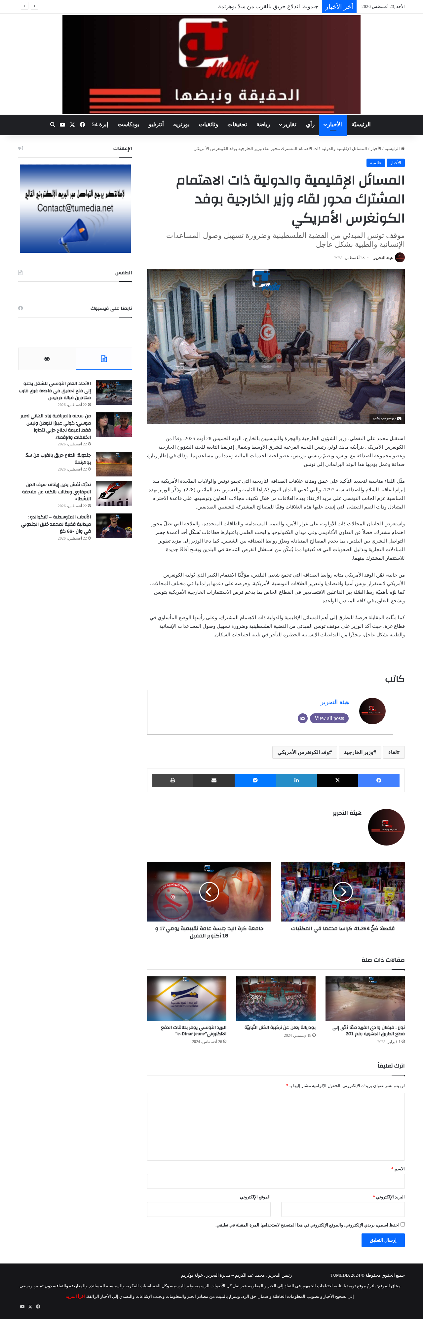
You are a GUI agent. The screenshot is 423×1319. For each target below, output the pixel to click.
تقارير (289, 124)
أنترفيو (156, 124)
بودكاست (128, 124)
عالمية (376, 162)
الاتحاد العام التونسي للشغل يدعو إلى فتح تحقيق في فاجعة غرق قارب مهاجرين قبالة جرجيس (55, 390)
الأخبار (334, 124)
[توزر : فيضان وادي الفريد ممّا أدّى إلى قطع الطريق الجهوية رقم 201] (365, 998)
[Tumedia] (211, 64)
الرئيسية (393, 148)
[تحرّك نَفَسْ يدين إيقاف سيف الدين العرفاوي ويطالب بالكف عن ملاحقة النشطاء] (114, 493)
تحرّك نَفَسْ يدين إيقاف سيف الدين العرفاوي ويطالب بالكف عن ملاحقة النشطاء (56, 491)
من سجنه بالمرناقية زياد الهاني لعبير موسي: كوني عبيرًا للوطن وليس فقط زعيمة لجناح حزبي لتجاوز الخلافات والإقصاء (55, 427)
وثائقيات (208, 124)
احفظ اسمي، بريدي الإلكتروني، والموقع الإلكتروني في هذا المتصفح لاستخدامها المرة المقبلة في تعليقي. (307, 1225)
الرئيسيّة (361, 124)
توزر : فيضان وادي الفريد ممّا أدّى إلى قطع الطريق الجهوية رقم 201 (368, 1030)
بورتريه (181, 124)
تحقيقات (237, 124)
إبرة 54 (100, 124)
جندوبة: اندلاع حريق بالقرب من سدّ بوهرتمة (58, 459)
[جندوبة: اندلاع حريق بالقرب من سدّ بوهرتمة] (114, 464)
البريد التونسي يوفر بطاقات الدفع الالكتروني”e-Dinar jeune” (193, 1030)
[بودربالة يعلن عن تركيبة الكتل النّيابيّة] (276, 998)
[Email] (303, 718)
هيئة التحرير (383, 257)
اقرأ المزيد (75, 1296)
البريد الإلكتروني (389, 1196)
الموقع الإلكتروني (255, 1196)
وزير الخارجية (358, 752)
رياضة (263, 124)
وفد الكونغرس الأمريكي (303, 752)
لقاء (392, 752)
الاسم (398, 1168)
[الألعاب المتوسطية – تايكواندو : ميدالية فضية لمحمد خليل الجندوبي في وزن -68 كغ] (114, 525)
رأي (310, 124)
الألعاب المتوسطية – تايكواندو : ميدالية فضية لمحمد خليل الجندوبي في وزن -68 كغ (56, 524)
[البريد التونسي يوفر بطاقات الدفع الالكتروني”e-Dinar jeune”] (186, 998)
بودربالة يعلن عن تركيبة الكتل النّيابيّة (280, 1027)
